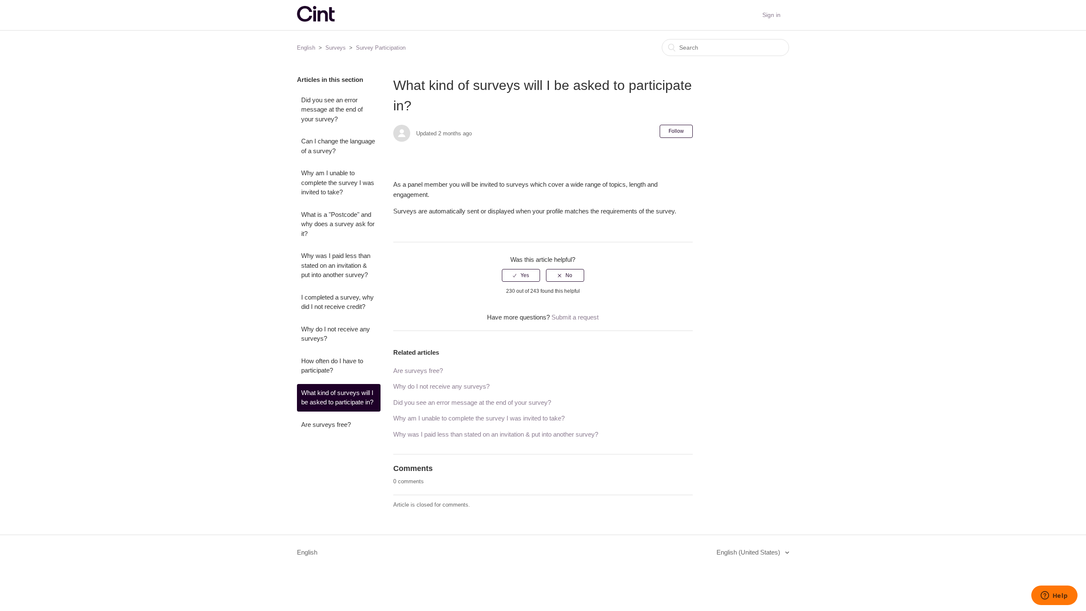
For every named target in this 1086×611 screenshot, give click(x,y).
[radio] (521, 275)
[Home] (316, 19)
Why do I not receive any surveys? (335, 333)
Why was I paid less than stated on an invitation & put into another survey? (335, 265)
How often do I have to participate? (332, 365)
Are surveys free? (326, 424)
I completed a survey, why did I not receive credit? (337, 302)
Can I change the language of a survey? (338, 145)
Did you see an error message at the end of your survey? (332, 109)
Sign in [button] (771, 14)
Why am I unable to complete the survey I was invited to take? (337, 182)
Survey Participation (381, 48)
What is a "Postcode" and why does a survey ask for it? (338, 224)
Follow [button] (676, 131)
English (306, 48)
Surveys (335, 48)
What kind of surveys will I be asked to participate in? (337, 397)
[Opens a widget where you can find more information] (1054, 596)
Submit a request (575, 317)
